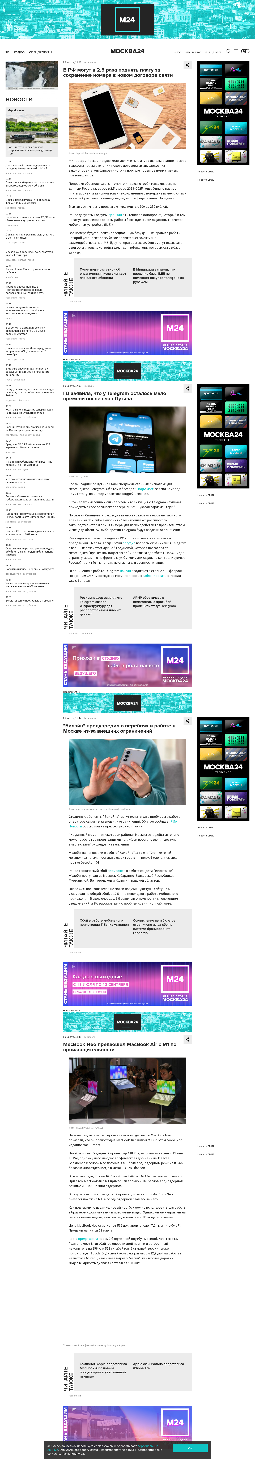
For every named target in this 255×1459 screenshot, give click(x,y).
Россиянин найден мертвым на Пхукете (30, 569)
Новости (19, 99)
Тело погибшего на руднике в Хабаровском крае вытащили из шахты (30, 498)
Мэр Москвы (16, 110)
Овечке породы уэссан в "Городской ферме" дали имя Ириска (28, 201)
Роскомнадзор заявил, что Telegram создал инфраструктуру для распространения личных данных (101, 606)
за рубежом (29, 417)
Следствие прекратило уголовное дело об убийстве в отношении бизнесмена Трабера (30, 552)
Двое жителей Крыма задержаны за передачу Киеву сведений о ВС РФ (28, 166)
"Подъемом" (145, 489)
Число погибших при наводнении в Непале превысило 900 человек (27, 584)
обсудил (129, 543)
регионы (27, 173)
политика (10, 452)
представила (88, 1238)
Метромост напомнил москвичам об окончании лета (28, 480)
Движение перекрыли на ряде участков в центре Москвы (30, 236)
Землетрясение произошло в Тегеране (30, 601)
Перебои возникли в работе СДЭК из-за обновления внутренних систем (30, 218)
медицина (11, 400)
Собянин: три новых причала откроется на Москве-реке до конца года (30, 150)
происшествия (13, 173)
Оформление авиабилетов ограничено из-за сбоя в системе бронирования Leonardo (154, 926)
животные (11, 208)
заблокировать (155, 575)
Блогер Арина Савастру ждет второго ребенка (29, 270)
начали (125, 571)
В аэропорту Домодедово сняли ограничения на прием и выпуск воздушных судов (25, 331)
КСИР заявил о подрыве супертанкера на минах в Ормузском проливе (29, 411)
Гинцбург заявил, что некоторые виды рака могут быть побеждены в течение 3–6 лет (30, 392)
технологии (12, 225)
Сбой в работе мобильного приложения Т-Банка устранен (104, 922)
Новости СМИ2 (71, 359)
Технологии (90, 62)
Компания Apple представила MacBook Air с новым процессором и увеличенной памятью (103, 1370)
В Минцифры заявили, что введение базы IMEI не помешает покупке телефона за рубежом (158, 275)
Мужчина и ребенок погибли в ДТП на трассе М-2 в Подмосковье (29, 463)
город (21, 208)
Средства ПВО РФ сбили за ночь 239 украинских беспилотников (28, 445)
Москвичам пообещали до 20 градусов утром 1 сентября (29, 253)
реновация (20, 380)
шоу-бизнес (12, 277)
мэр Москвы (12, 435)
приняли (115, 215)
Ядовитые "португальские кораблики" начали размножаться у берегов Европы (31, 515)
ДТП (25, 470)
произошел (117, 870)
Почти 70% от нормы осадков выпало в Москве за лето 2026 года (30, 532)
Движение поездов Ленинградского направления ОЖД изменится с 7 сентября (28, 351)
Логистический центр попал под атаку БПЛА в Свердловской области (30, 184)
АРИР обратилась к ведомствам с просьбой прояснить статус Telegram (154, 602)
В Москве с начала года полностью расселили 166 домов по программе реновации (27, 372)
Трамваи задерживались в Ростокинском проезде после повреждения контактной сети (25, 290)
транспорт (11, 242)
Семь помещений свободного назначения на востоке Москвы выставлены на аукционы (25, 310)
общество (11, 260)
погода (22, 260)
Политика (89, 386)
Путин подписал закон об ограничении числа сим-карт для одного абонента (103, 273)
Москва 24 (127, 51)
